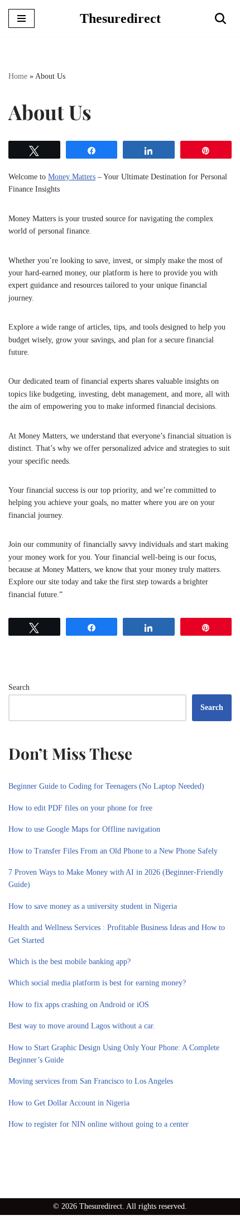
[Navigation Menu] (21, 18)
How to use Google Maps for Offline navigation (84, 829)
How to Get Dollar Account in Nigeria (68, 1103)
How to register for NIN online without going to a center (98, 1124)
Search (19, 687)
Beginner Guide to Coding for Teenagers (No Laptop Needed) (106, 786)
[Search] (220, 18)
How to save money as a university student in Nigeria (92, 906)
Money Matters (71, 177)
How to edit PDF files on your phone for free (80, 808)
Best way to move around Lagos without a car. (81, 1026)
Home (17, 76)
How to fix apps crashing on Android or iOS (78, 1004)
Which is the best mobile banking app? (69, 961)
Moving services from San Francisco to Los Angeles (90, 1081)
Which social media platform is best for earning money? (97, 983)
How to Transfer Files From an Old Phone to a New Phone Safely (113, 851)
